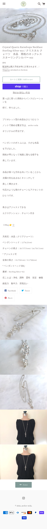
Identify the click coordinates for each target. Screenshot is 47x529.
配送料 (6, 67)
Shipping (6, 70)
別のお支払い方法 (21, 92)
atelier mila (27, 506)
